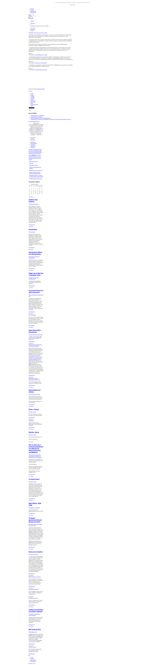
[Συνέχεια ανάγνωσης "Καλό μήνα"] (31, 420)
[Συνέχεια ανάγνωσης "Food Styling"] (32, 232)
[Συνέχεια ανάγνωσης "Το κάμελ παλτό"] (32, 481)
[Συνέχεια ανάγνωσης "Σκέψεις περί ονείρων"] (34, 204)
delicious (37, 150)
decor (32, 105)
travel (37, 158)
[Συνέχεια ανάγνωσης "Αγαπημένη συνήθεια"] (34, 589)
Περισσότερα (72, 6)
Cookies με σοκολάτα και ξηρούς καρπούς (36, 610)
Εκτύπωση (33, 29)
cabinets (33, 97)
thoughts (34, 158)
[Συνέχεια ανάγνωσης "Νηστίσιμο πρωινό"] (33, 598)
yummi (30, 159)
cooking (35, 149)
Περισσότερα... (32, 224)
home (32, 99)
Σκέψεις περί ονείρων (33, 200)
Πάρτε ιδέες (38, 128)
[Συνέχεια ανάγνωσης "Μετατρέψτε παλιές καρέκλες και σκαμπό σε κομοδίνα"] (36, 346)
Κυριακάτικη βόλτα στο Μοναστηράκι (35, 253)
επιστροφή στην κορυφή (34, 121)
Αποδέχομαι (72, 4)
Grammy (39, 635)
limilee (45, 54)
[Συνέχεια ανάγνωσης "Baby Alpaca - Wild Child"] (34, 507)
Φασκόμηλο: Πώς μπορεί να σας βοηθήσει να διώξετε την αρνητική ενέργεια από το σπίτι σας (51, 119)
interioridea (37, 62)
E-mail (32, 30)
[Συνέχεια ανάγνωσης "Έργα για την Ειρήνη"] (33, 554)
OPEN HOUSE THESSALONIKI (36, 336)
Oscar (33, 636)
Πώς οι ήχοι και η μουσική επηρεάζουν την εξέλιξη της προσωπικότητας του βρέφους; (36, 448)
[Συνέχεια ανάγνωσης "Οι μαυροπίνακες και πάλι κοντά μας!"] (36, 296)
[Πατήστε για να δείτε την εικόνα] (38, 32)
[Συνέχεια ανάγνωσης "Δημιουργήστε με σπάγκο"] (34, 394)
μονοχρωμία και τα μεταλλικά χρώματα (35, 358)
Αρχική (32, 8)
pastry (37, 155)
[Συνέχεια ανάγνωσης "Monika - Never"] (32, 434)
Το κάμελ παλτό (34, 479)
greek (33, 152)
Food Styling (33, 229)
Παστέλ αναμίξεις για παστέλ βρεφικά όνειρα (40, 118)
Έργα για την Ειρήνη (36, 552)
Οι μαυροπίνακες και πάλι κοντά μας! (36, 291)
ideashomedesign (41, 89)
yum (40, 158)
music (33, 155)
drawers (32, 95)
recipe (30, 156)
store (32, 94)
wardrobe (33, 102)
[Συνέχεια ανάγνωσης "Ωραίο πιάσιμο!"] (32, 647)
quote (40, 155)
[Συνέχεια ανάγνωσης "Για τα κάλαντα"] (32, 315)
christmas (31, 149)
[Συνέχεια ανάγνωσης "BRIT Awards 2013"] (33, 632)
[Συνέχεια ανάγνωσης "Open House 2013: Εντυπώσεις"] (36, 334)
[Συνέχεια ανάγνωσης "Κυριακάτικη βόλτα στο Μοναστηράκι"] (36, 258)
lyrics (30, 155)
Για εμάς (32, 10)
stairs (32, 93)
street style (36, 156)
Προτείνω (33, 23)
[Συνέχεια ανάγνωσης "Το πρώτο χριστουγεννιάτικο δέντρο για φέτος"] (36, 525)
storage (32, 98)
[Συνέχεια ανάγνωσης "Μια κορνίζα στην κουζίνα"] (35, 576)
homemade (38, 153)
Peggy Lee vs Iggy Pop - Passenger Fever (36, 274)
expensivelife (44, 62)
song (33, 156)
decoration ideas (34, 104)
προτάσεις (33, 134)
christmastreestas (33, 532)
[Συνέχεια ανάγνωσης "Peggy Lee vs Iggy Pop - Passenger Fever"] (36, 279)
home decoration (32, 153)
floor (32, 103)
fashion (30, 152)
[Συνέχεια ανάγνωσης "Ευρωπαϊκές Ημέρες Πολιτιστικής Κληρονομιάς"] (36, 379)
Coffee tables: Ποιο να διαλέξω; (37, 115)
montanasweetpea (39, 54)
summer (31, 158)
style (40, 156)
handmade (37, 152)
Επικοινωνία (33, 12)
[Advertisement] (38, 79)
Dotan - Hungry (34, 409)
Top (29, 655)
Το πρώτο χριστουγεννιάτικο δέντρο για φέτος (35, 520)
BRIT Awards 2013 (35, 629)
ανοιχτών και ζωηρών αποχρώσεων (34, 356)
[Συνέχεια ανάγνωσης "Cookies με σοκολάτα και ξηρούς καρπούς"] (36, 615)
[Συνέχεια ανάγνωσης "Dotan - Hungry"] (32, 412)
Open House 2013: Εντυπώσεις (35, 331)
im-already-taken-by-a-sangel (41, 69)
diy (40, 150)
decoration (33, 100)
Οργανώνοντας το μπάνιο (36, 116)
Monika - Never (34, 432)
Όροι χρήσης (33, 11)
